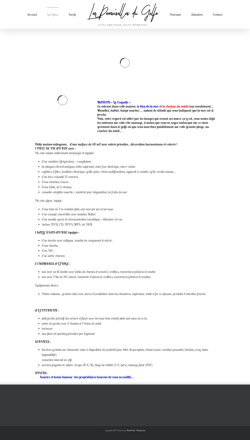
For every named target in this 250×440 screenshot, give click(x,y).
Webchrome (140, 430)
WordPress (130, 430)
